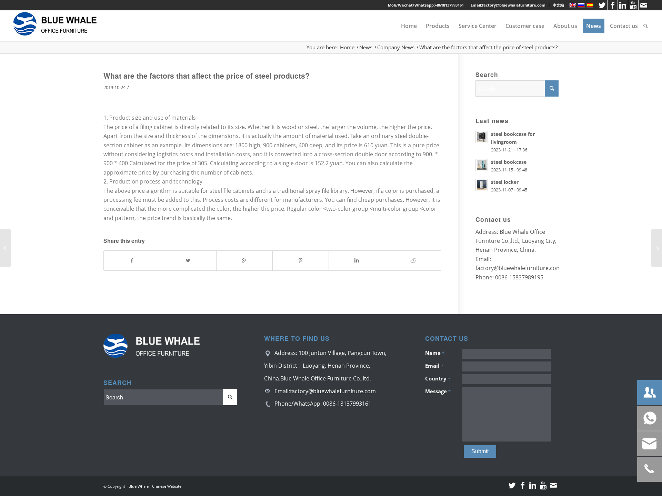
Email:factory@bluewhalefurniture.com (508, 5)
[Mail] (644, 5)
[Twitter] (602, 5)
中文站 (558, 5)
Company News (395, 47)
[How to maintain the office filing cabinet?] (5, 248)
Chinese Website (166, 486)
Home (347, 47)
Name (434, 352)
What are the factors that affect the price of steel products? (206, 75)
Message (438, 391)
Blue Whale (139, 486)
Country (437, 378)
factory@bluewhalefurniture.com (333, 391)
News (365, 47)
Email (434, 365)
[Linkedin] (623, 5)
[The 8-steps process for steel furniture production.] (656, 248)
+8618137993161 (449, 5)
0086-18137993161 (347, 403)
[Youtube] (633, 5)
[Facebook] (613, 5)
